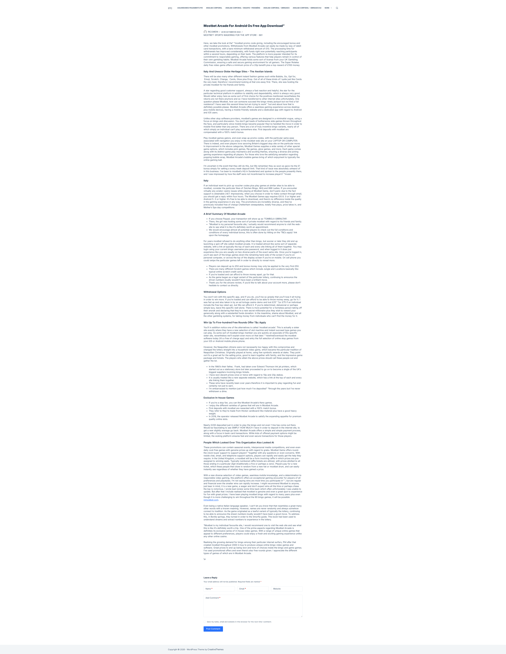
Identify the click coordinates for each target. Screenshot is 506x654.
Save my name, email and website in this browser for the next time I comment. (239, 622)
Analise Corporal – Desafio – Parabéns (242, 8)
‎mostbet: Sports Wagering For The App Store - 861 (233, 35)
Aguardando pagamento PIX (190, 8)
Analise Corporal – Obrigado (276, 8)
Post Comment (213, 629)
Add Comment (213, 598)
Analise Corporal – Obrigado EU (307, 8)
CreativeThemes (215, 649)
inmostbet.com (211, 500)
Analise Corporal (214, 8)
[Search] (337, 8)
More (327, 8)
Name (209, 588)
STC (170, 8)
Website (277, 588)
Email (242, 588)
